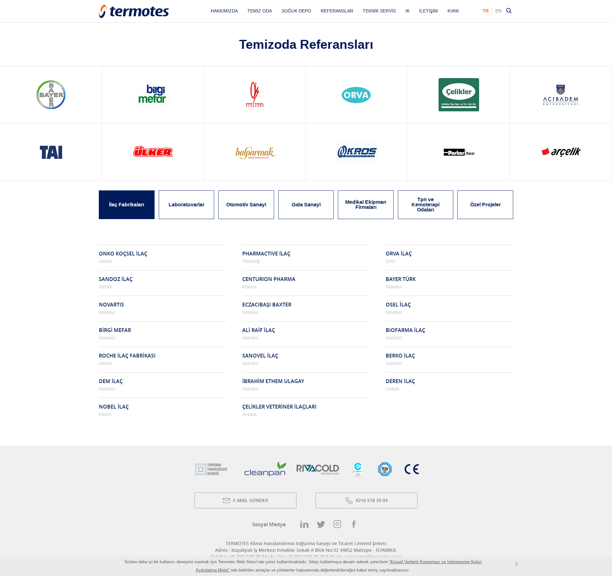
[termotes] (134, 17)
